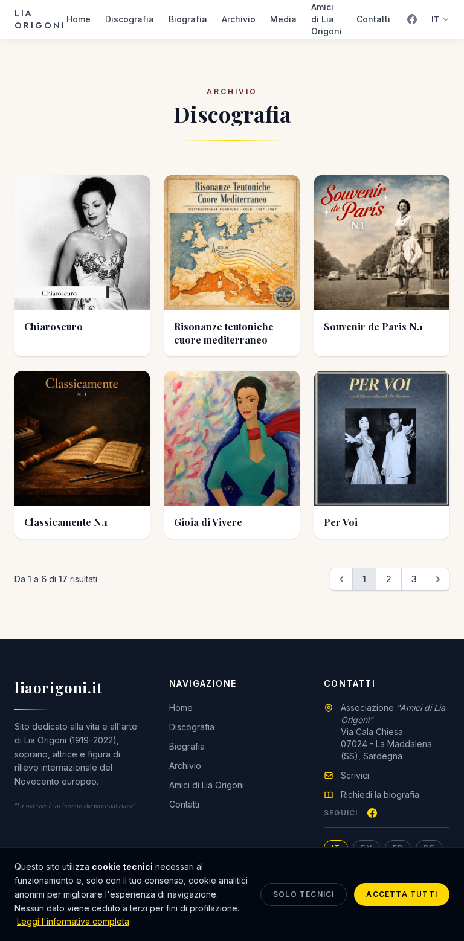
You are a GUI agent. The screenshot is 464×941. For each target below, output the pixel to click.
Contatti (373, 19)
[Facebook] (412, 19)
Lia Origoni (40, 19)
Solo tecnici (303, 894)
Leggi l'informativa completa (73, 921)
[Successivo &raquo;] (438, 579)
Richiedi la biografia (380, 794)
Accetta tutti (401, 894)
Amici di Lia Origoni (326, 19)
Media (283, 19)
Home (78, 19)
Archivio (239, 19)
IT (435, 19)
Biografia (188, 19)
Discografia (129, 19)
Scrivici (355, 775)
